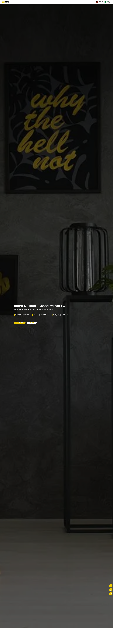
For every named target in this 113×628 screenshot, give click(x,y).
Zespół (83, 1)
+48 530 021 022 (43, 1)
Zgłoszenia (71, 1)
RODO (87, 1)
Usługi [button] (77, 1)
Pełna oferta (32, 322)
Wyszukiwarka (52, 1)
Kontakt (92, 1)
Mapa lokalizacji (62, 1)
